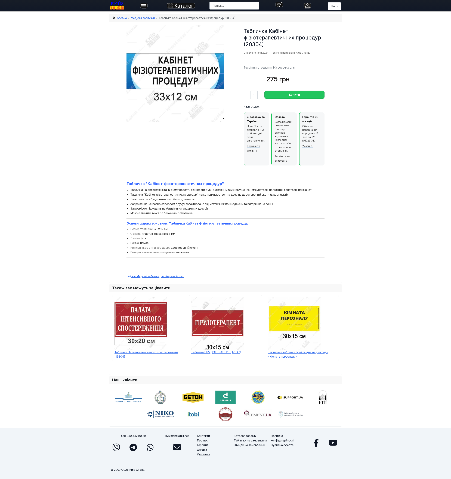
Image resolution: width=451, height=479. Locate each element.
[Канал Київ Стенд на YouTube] (333, 443)
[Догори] (444, 472)
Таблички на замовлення (250, 440)
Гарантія (202, 445)
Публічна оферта (282, 445)
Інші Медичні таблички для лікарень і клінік (157, 276)
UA (333, 6)
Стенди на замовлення (249, 445)
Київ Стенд (303, 52)
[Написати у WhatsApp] (150, 447)
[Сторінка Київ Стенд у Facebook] (316, 443)
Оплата (202, 450)
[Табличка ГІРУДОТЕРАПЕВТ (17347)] (217, 323)
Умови (306, 146)
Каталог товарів (245, 436)
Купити (294, 94)
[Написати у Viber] (116, 447)
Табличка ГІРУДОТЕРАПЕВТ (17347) (216, 352)
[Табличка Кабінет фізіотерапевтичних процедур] (175, 73)
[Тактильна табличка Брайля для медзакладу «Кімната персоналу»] (294, 323)
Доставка (203, 454)
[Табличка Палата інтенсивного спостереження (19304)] (141, 323)
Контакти (203, 436)
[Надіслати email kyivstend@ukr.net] (177, 447)
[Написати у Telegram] (133, 447)
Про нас (202, 440)
